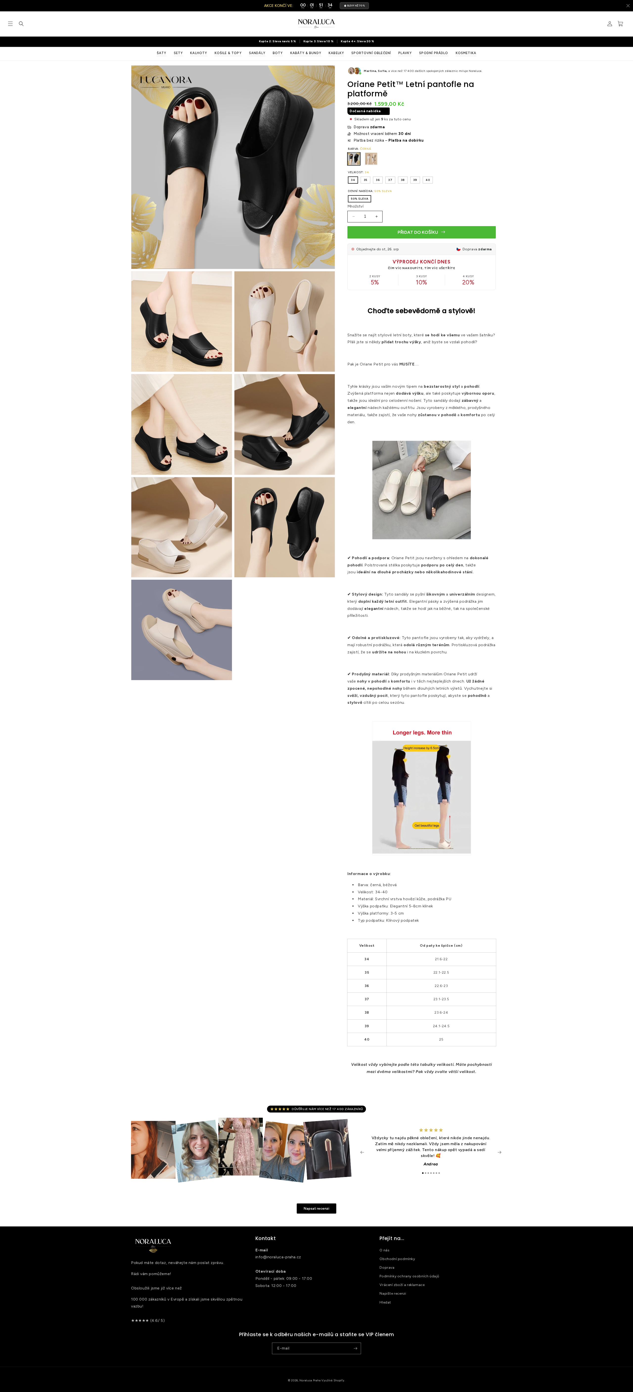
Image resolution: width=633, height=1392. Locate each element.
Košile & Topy (228, 53)
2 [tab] (425, 1173)
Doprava (387, 1267)
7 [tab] (439, 1173)
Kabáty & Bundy (305, 53)
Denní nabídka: (370, 191)
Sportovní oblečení (371, 53)
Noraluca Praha (309, 1380)
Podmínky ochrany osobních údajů (409, 1276)
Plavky (405, 53)
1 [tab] (423, 1173)
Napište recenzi (393, 1293)
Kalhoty (198, 53)
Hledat (385, 1302)
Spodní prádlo (433, 53)
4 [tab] (431, 1173)
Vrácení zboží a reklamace (402, 1285)
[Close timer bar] (628, 6)
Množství (355, 206)
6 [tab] (436, 1173)
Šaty (161, 53)
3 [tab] (428, 1173)
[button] (10, 23)
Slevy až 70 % (356, 5)
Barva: (359, 148)
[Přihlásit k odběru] (355, 1348)
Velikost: (358, 172)
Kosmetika (466, 53)
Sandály (257, 53)
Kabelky (336, 53)
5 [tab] (433, 1173)
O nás (384, 1250)
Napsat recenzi (316, 1208)
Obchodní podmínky (397, 1259)
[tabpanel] (431, 1150)
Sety (178, 53)
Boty (278, 53)
